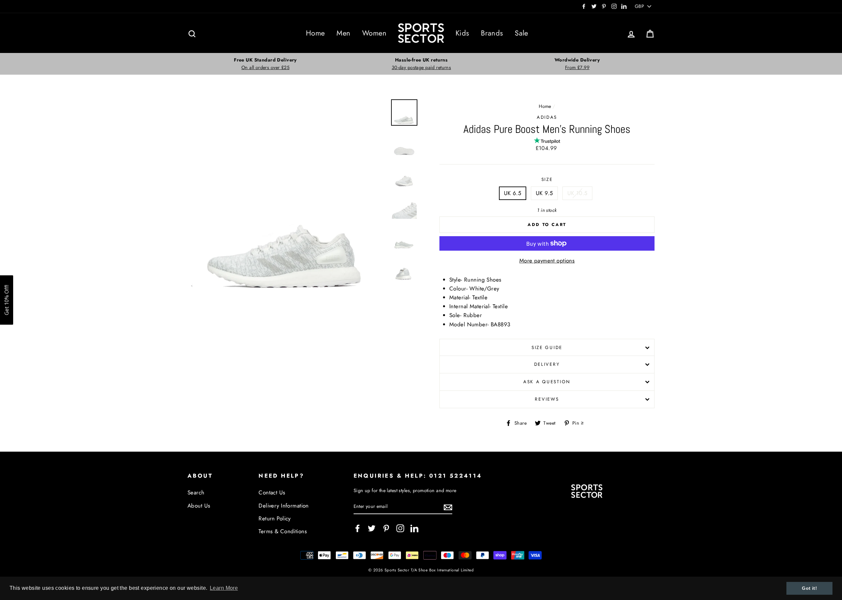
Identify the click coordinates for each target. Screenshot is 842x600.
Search (196, 492)
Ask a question (547, 381)
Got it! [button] (809, 588)
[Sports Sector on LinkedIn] (414, 528)
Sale (521, 33)
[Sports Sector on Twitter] (372, 528)
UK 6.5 (513, 193)
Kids (462, 33)
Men (343, 33)
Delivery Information (284, 506)
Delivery (547, 364)
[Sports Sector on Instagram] (400, 528)
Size (547, 179)
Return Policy (275, 518)
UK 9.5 (544, 193)
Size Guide (547, 347)
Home (315, 33)
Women (374, 33)
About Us (198, 506)
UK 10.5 (577, 193)
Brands (492, 33)
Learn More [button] (224, 588)
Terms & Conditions (283, 531)
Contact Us (272, 492)
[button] (6, 300)
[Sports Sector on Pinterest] (386, 528)
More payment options (547, 260)
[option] (265, 63)
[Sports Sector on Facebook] (357, 528)
